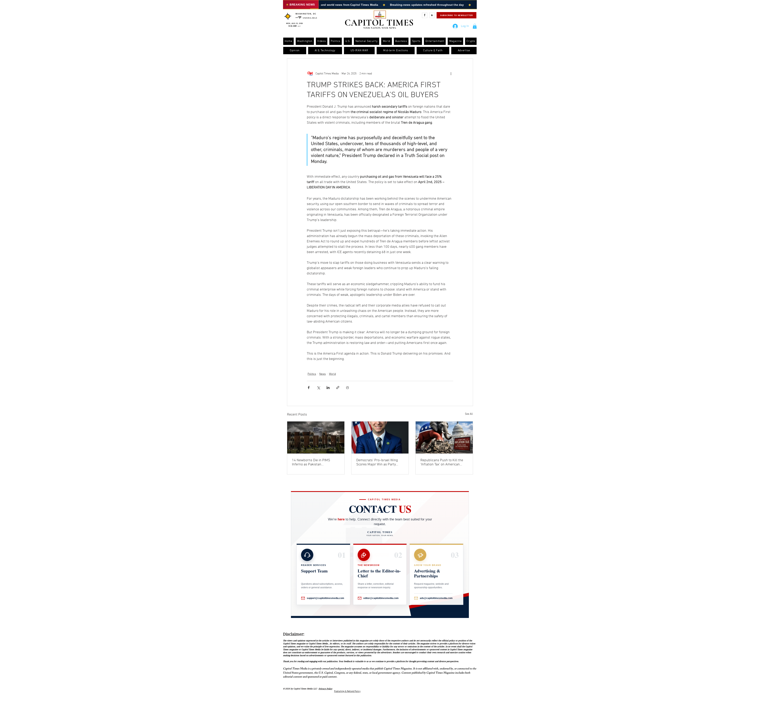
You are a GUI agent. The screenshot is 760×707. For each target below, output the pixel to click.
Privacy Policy (325, 688)
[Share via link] (338, 387)
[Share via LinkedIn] (328, 387)
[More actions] (450, 73)
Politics (312, 374)
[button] (475, 26)
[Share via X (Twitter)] (318, 387)
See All (469, 414)
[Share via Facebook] (309, 387)
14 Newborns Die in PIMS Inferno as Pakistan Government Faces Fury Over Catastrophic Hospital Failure (314, 462)
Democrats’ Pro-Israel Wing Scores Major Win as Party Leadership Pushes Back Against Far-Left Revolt (377, 462)
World (332, 374)
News (322, 374)
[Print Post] (347, 387)
